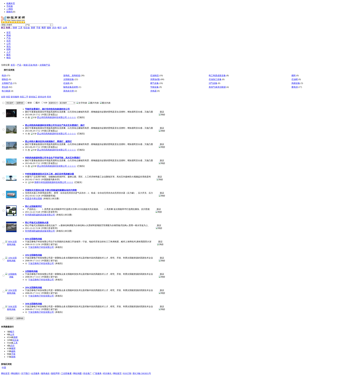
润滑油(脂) (155, 79)
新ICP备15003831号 (142, 373)
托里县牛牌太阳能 (33, 198)
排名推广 (87, 373)
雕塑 (44, 27)
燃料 (293, 75)
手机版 (9, 6)
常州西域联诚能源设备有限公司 (40, 215)
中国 (4, 367)
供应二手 (24, 97)
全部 (3, 97)
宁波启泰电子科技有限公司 (41, 247)
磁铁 (49, 27)
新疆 (33, 27)
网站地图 (77, 373)
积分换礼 (107, 373)
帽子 (60, 27)
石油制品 (154, 75)
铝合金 (26, 27)
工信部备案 (66, 373)
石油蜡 (294, 79)
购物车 (9, 12)
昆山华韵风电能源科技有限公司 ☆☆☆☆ (56, 117)
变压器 (5, 87)
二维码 (9, 9)
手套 (38, 27)
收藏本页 (10, 3)
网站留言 (117, 373)
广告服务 (97, 373)
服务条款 (45, 373)
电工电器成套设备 (217, 75)
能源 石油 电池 (30, 65)
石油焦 (66, 83)
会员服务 (35, 373)
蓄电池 (294, 87)
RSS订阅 (127, 373)
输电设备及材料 (70, 87)
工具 (20, 27)
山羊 (65, 27)
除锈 (15, 27)
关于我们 (25, 373)
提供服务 (15, 97)
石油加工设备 (215, 79)
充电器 (153, 91)
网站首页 (5, 373)
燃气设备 (154, 83)
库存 (49, 97)
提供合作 (42, 97)
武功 (54, 27)
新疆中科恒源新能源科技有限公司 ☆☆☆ (53, 182)
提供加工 (33, 97)
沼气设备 (213, 83)
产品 (19, 65)
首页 (13, 65)
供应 (8, 97)
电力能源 (6, 91)
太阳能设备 (68, 79)
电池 (4, 75)
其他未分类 (68, 91)
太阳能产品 (44, 65)
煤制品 (5, 79)
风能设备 (295, 83)
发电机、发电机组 (71, 75)
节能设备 (154, 87)
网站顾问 (15, 373)
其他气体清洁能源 (217, 87)
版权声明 (55, 373)
